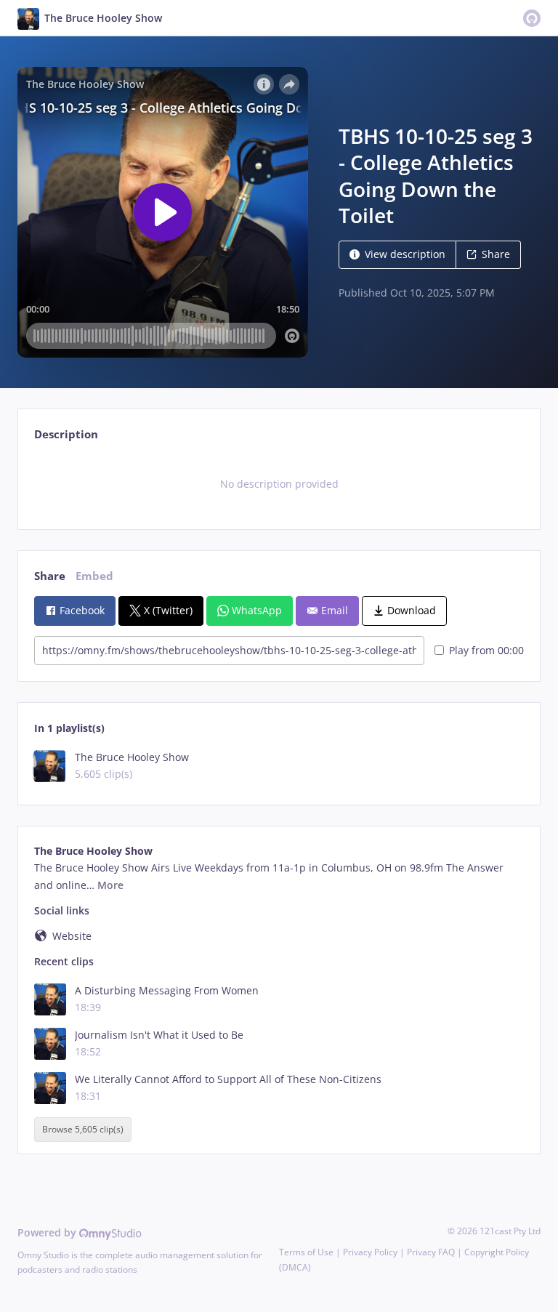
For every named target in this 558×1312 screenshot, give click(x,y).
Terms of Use (306, 1252)
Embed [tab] (94, 576)
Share (496, 254)
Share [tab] (49, 576)
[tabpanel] (278, 484)
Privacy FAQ (431, 1252)
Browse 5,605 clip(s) (83, 1129)
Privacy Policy (370, 1252)
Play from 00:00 (486, 650)
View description (405, 254)
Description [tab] (66, 434)
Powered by (48, 1232)
